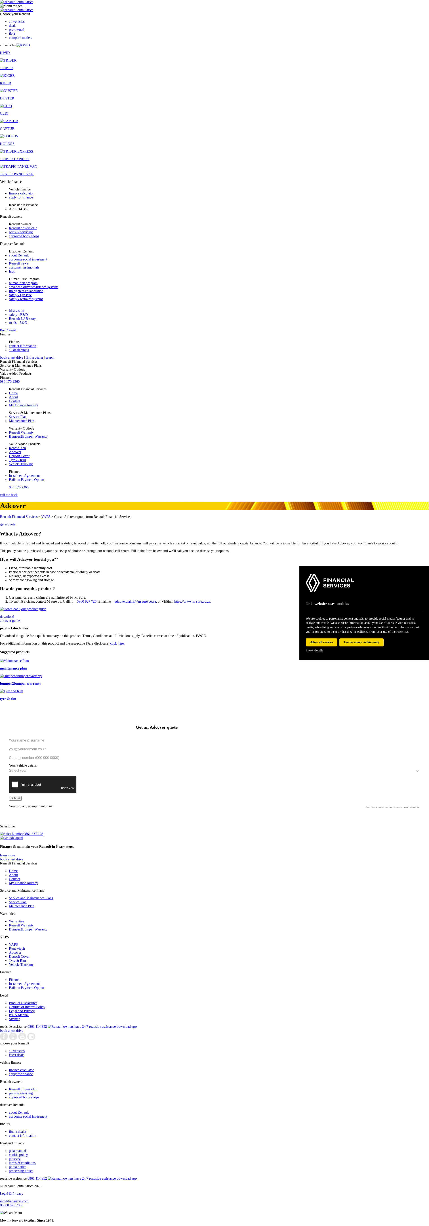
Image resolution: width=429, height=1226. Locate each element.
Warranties (16, 921)
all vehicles (17, 21)
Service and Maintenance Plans (31, 898)
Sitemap (14, 1019)
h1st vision (16, 310)
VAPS (45, 517)
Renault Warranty (21, 432)
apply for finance (21, 197)
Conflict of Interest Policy (27, 1007)
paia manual (17, 1151)
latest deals (16, 1055)
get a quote (7, 524)
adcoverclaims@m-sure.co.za (135, 601)
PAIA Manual (19, 1015)
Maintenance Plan (21, 421)
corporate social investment (28, 259)
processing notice (21, 1171)
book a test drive (11, 357)
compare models (20, 37)
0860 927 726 (87, 601)
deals (12, 25)
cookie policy (18, 1155)
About (13, 397)
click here (117, 643)
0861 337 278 (33, 834)
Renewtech (17, 948)
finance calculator (21, 193)
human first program (23, 283)
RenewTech (17, 448)
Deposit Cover (19, 456)
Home (13, 393)
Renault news (18, 263)
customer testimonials (24, 267)
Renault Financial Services (19, 517)
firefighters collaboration (26, 291)
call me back (9, 495)
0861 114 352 (37, 1026)
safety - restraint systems (26, 299)
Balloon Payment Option (26, 480)
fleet (12, 33)
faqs (12, 271)
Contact (14, 401)
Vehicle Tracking (21, 464)
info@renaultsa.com (14, 1201)
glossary (15, 1159)
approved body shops (24, 236)
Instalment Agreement (24, 476)
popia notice (17, 1167)
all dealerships (19, 350)
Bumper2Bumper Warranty (28, 436)
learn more (7, 855)
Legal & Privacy (11, 1193)
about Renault (19, 255)
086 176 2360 (10, 381)
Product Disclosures (23, 1003)
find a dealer (34, 357)
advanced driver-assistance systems (33, 287)
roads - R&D (18, 323)
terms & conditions (22, 1163)
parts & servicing (21, 232)
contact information (22, 346)
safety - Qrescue (20, 295)
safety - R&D (18, 314)
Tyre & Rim (17, 460)
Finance (14, 980)
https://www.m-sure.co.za (192, 601)
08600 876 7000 (11, 1205)
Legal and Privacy (22, 1011)
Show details (314, 650)
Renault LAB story (22, 318)
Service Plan (18, 417)
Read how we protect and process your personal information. (393, 807)
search (50, 357)
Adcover (15, 452)
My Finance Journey (23, 405)
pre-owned (16, 29)
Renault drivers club (23, 228)
